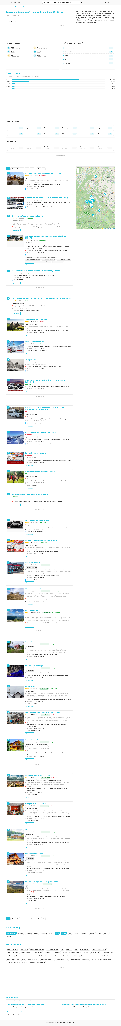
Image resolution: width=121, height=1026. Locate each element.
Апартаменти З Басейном (47, 959)
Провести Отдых (75, 959)
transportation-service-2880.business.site (41, 206)
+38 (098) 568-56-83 (38, 186)
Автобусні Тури (95, 952)
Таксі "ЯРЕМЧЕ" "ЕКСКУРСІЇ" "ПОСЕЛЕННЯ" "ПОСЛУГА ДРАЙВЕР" (36, 271)
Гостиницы (84, 955)
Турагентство (24, 949)
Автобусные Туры (37, 952)
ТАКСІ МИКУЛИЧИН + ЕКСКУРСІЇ (37, 520)
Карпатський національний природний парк (41, 882)
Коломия (63, 933)
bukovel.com (34, 579)
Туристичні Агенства (12, 952)
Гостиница (92, 955)
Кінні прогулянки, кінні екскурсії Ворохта (40, 471)
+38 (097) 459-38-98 (38, 756)
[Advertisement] (60, 29)
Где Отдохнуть (56, 955)
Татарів (99, 933)
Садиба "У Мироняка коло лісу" (36, 642)
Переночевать (32, 955)
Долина (51, 933)
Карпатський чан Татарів (34, 666)
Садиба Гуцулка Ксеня (33, 740)
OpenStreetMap (111, 228)
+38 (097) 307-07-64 (38, 483)
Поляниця (92, 933)
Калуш (57, 933)
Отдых (18, 955)
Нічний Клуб (29, 242)
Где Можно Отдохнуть (107, 952)
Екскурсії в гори (31, 360)
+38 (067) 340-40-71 (38, 577)
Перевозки (57, 952)
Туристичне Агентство (31, 178)
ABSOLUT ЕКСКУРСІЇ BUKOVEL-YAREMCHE (40, 432)
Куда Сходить (10, 955)
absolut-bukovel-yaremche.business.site (41, 444)
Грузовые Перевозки (83, 952)
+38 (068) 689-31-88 (38, 348)
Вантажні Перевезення (69, 952)
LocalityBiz (15, 2)
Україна (8, 6)
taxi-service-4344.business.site (39, 531)
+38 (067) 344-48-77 (38, 818)
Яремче (9, 936)
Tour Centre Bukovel (32, 563)
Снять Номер (10, 959)
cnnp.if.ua (33, 900)
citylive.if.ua (34, 794)
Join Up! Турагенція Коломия (35, 804)
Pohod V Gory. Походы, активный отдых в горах (42, 712)
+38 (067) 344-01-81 (38, 844)
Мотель (100, 955)
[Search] (81, 2)
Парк (13, 499)
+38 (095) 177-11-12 (38, 701)
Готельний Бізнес (30, 646)
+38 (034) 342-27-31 (38, 898)
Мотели (24, 955)
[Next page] (43, 168)
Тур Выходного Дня (25, 952)
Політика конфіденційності (64, 1022)
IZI (26, 830)
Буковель (20, 933)
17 (38, 169)
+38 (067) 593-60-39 (38, 870)
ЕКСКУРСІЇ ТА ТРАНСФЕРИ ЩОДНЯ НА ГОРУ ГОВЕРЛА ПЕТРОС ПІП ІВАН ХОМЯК (41, 299)
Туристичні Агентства (12, 949)
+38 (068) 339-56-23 (38, 368)
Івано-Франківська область (19, 6)
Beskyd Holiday (30, 686)
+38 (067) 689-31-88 (38, 441)
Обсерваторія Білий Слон (34, 589)
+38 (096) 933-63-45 (24, 277)
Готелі (106, 955)
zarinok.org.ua (34, 371)
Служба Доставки (84, 949)
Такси (76, 949)
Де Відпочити (85, 959)
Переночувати (41, 962)
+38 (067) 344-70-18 (38, 656)
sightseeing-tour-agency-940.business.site (28, 310)
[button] (99, 211)
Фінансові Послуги (30, 780)
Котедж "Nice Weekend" (34, 854)
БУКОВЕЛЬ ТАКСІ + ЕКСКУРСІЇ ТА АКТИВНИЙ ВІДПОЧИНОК (47, 198)
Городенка (44, 933)
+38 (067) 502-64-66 (38, 601)
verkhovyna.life (34, 188)
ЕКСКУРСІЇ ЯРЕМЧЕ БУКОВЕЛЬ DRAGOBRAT (41, 540)
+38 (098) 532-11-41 (38, 677)
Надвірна (84, 933)
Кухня (17, 959)
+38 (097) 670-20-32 (38, 728)
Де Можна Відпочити (44, 955)
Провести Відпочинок (62, 959)
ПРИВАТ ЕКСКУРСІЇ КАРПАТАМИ (37, 319)
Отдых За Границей (33, 959)
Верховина (29, 933)
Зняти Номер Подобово (28, 962)
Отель (77, 955)
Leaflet (104, 228)
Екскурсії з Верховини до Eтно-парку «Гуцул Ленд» (44, 173)
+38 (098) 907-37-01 (38, 204)
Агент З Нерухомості (42, 780)
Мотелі (71, 955)
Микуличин (77, 933)
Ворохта (36, 933)
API (74, 1022)
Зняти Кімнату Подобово (13, 962)
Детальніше (29, 192)
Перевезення (48, 952)
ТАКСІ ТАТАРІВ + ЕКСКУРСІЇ (35, 342)
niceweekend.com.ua (36, 872)
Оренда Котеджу (107, 959)
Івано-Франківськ (11, 933)
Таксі (62, 949)
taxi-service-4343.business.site (39, 350)
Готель (65, 955)
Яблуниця (106, 933)
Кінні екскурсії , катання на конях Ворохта (27, 216)
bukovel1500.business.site (37, 423)
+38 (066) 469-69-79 (38, 792)
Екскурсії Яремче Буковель (35, 453)
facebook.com (34, 820)
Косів (70, 933)
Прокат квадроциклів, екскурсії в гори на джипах (30, 494)
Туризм (24, 959)
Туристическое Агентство (99, 949)
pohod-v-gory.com (35, 730)
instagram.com (34, 485)
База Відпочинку (96, 959)
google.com (20, 279)
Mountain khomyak (31, 610)
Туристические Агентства (37, 949)
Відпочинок (69, 949)
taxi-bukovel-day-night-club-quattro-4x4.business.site (45, 255)
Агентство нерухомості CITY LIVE (37, 775)
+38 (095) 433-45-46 (38, 252)
